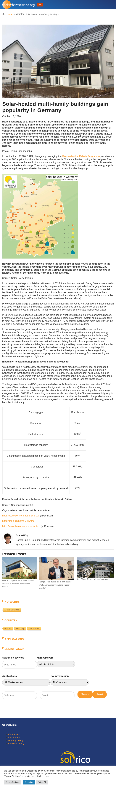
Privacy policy (15, 740)
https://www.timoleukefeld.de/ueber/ (21, 526)
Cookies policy (16, 743)
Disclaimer (14, 737)
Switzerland (34, 628)
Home (9, 14)
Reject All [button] (42, 782)
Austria (8, 628)
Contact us (14, 734)
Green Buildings (12, 610)
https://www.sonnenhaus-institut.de (20, 515)
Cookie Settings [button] (12, 782)
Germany (20, 628)
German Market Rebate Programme (81, 156)
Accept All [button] (29, 782)
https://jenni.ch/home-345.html (18, 521)
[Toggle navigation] (40, 4)
